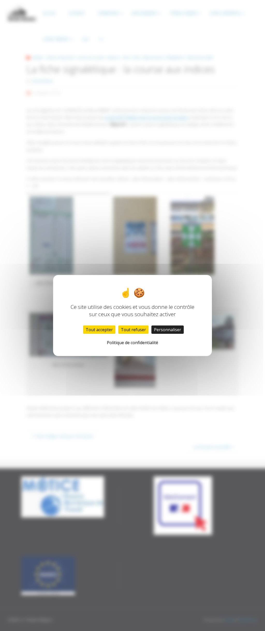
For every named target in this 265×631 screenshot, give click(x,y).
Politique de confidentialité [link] (132, 342)
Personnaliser (167, 329)
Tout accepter (99, 329)
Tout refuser (133, 329)
